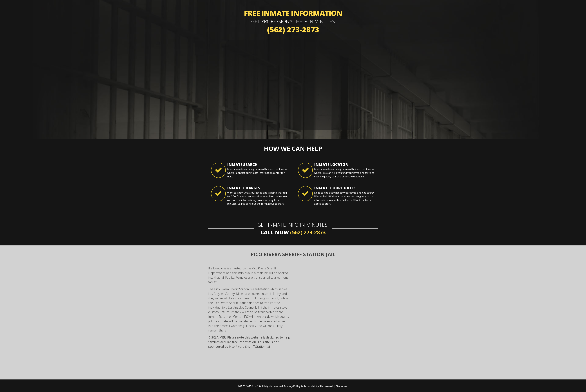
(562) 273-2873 (293, 30)
